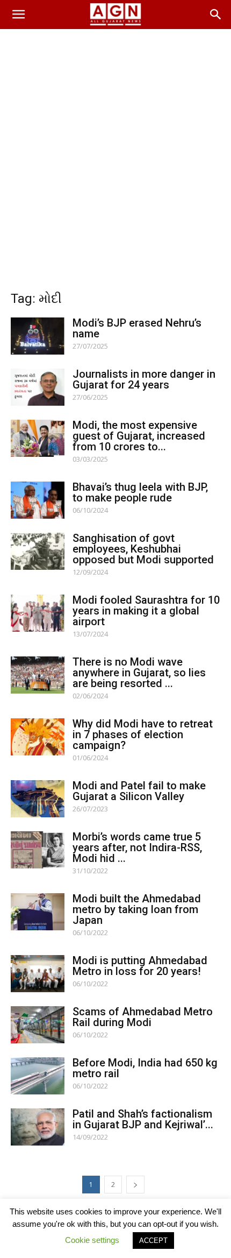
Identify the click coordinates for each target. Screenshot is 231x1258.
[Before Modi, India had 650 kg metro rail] (37, 1075)
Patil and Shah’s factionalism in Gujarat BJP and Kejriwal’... (143, 1119)
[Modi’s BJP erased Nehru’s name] (37, 336)
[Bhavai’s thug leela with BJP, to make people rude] (37, 500)
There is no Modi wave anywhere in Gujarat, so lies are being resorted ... (139, 672)
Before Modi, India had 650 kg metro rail (145, 1068)
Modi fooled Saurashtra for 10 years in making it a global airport (146, 610)
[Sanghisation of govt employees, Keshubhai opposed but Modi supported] (37, 551)
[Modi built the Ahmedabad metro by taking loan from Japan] (37, 911)
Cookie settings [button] (92, 1240)
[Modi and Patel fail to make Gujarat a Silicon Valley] (37, 798)
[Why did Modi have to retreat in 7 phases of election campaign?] (37, 736)
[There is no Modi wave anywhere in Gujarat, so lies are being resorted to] (37, 675)
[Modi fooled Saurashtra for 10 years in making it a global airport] (37, 613)
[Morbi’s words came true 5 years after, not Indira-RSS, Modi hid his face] (37, 849)
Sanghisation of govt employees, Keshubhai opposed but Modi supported (143, 549)
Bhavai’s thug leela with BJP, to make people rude (140, 492)
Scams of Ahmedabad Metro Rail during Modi (143, 1017)
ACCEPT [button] (153, 1240)
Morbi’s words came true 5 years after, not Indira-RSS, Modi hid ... (137, 847)
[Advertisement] (115, 150)
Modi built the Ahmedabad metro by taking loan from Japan (137, 909)
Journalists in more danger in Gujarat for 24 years (144, 379)
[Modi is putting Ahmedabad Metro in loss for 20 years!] (37, 973)
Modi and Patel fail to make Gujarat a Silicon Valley (139, 791)
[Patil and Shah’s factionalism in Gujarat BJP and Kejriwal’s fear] (37, 1127)
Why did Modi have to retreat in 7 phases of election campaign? (143, 734)
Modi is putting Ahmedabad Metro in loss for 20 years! (140, 966)
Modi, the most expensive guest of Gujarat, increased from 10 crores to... (139, 436)
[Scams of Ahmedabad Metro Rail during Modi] (37, 1024)
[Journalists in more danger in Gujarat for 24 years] (37, 387)
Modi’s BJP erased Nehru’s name (137, 328)
